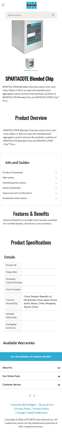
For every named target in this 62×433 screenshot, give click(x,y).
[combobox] (32, 15)
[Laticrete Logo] (27, 5)
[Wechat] (34, 396)
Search (53, 15)
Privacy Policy (23, 408)
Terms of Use (46, 404)
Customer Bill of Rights (23, 404)
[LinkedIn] (30, 396)
